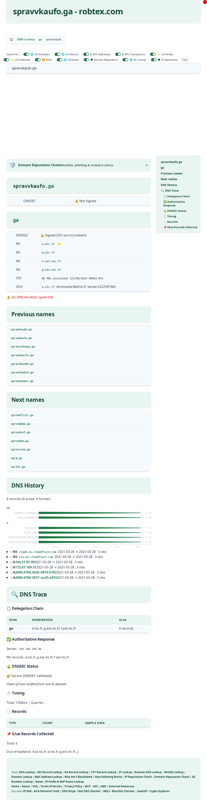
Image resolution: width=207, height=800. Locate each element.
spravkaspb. (20, 329)
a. (43, 243)
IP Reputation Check (138, 777)
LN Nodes (165, 54)
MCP (88, 786)
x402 (103, 786)
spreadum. (18, 441)
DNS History (169, 185)
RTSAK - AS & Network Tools (41, 791)
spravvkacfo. (20, 355)
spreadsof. (19, 432)
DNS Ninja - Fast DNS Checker (81, 791)
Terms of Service (51, 786)
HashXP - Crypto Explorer (153, 791)
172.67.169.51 (25, 567)
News (39, 781)
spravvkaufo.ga (171, 162)
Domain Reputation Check (171, 777)
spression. (19, 449)
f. (43, 261)
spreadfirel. (20, 415)
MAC (47, 60)
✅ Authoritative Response (174, 203)
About (26, 786)
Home (15, 786)
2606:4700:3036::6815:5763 (36, 572)
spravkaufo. (20, 338)
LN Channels (20, 60)
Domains (71, 60)
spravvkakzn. (20, 372)
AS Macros (69, 54)
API (95, 786)
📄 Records (170, 221)
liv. (22, 557)
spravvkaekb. (20, 364)
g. (43, 269)
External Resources (121, 786)
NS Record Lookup (76, 772)
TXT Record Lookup (103, 772)
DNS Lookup (27, 772)
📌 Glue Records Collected (180, 227)
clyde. (24, 552)
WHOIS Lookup (174, 772)
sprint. (16, 466)
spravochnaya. (21, 346)
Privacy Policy (73, 786)
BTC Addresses (100, 54)
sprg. (15, 458)
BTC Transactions (133, 54)
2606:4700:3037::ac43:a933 (36, 577)
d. (43, 252)
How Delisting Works (108, 777)
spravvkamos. (20, 381)
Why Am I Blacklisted (78, 777)
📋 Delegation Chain (176, 196)
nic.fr (50, 243)
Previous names (172, 173)
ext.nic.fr (53, 261)
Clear (184, 59)
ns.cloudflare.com (42, 552)
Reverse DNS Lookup (148, 772)
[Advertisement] (103, 117)
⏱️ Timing (169, 216)
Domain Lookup (21, 777)
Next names (169, 179)
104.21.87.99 (25, 562)
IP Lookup (137, 60)
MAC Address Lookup (48, 777)
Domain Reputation (104, 60)
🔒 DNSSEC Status (174, 211)
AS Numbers (40, 54)
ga (51, 186)
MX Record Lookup (49, 772)
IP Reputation (168, 60)
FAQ (35, 786)
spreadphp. (19, 423)
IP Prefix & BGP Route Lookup (64, 781)
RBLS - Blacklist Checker (119, 791)
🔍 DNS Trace (170, 190)
